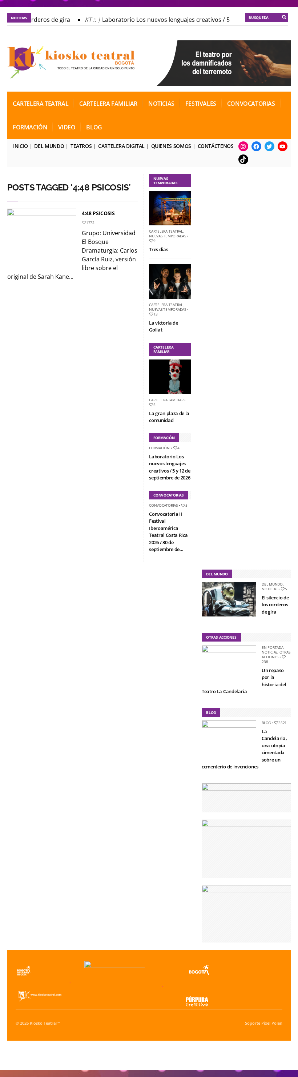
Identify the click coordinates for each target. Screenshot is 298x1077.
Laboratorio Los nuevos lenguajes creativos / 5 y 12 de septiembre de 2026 (169, 467)
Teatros (81, 145)
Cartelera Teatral (40, 104)
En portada (272, 647)
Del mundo (49, 145)
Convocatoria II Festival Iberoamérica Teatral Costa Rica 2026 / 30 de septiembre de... (168, 532)
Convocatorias (251, 104)
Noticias (161, 104)
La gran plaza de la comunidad (169, 417)
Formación (30, 127)
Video (66, 127)
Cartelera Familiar (108, 104)
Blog (94, 127)
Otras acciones (276, 654)
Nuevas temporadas (167, 235)
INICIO (20, 145)
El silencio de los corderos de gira (275, 604)
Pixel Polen (271, 1023)
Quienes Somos (171, 145)
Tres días (158, 249)
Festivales (200, 104)
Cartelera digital (121, 145)
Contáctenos (216, 145)
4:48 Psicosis (98, 213)
